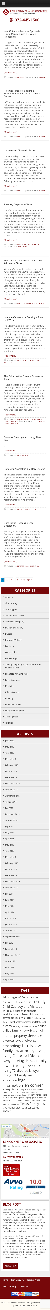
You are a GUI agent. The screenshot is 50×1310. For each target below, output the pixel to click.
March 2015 (10, 857)
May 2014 (9, 906)
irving (41, 1050)
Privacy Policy (32, 1306)
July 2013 (9, 942)
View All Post (10, 1265)
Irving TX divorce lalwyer (21, 1070)
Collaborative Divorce (14, 615)
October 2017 (11, 789)
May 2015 (9, 844)
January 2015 (11, 869)
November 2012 (12, 955)
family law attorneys (19, 1050)
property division (21, 1095)
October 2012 (11, 961)
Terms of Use (19, 1306)
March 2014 (10, 918)
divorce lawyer (13, 1040)
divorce (42, 77)
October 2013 (11, 930)
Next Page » (26, 579)
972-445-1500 (27, 20)
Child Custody (11, 603)
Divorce (20, 77)
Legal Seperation (32, 566)
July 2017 (9, 808)
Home (5, 1280)
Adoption (21, 304)
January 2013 (11, 949)
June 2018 (9, 740)
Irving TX (33, 1066)
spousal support (37, 1098)
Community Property (14, 621)
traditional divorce (13, 1107)
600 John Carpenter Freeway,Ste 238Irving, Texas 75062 (16, 1149)
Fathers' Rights (33, 245)
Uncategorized (23, 455)
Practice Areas (33, 1280)
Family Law (21, 245)
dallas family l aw (15, 1030)
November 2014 (12, 881)
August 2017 (10, 802)
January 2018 (11, 771)
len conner (33, 1085)
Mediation (9, 686)
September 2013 (12, 936)
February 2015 (11, 863)
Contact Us (24, 1286)
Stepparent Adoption (35, 304)
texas (44, 1100)
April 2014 (9, 912)
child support (11, 1011)
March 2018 (10, 759)
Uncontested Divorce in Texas (19, 150)
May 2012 (9, 973)
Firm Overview (17, 1280)
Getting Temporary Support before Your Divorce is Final (23, 666)
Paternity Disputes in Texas (18, 204)
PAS (20, 1092)
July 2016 (9, 826)
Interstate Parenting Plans (28, 360)
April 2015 (9, 851)
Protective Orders (13, 704)
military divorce (10, 1089)
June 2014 (9, 900)
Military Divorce (31, 509)
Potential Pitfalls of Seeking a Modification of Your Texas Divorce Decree (22, 94)
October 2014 (11, 887)
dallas (42, 1026)
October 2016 (11, 820)
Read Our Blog (9, 1286)
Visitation (8, 362)
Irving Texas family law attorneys (24, 1063)
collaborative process (20, 1021)
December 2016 (12, 814)
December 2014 (12, 875)
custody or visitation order (25, 1026)
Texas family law (32, 1103)
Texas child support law (10, 1104)
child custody (35, 1001)
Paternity (9, 698)
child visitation (24, 1018)
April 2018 (9, 753)
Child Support (23, 419)
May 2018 (9, 746)
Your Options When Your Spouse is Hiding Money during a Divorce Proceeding (22, 34)
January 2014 (11, 924)
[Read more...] (10, 72)
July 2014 (9, 893)
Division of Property (14, 627)
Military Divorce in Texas (27, 1090)
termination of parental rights (31, 1100)
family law (22, 247)
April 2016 (9, 838)
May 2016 (9, 832)
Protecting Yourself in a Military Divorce (24, 469)
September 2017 (12, 795)
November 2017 (12, 783)
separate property (24, 1098)
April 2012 (9, 979)
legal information (14, 1082)
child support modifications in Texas (19, 1012)
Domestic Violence (13, 640)
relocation (13, 1098)
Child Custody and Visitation (23, 1006)
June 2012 (9, 967)
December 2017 (12, 777)
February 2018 (11, 765)
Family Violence (12, 652)
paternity (25, 1092)
